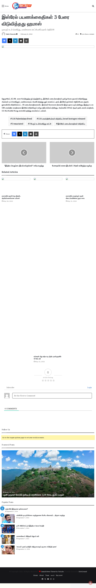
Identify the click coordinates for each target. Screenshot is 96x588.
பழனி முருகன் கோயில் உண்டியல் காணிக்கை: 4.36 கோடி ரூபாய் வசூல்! (33, 494)
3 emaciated (17, 124)
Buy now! (59, 575)
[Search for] (93, 6)
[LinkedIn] (15, 40)
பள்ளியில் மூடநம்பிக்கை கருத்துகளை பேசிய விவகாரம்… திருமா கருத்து (40, 515)
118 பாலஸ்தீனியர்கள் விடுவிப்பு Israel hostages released (61, 119)
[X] (9, 40)
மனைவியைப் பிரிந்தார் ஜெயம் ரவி (27, 536)
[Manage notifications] (90, 583)
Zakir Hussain (11, 34)
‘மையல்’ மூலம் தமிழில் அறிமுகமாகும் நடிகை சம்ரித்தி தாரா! (36, 547)
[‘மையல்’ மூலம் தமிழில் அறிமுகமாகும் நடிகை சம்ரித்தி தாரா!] (8, 550)
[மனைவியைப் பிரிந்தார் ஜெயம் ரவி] (8, 539)
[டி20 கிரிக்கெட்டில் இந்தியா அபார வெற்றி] (8, 529)
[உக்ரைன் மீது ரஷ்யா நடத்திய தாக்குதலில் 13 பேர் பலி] (48, 266)
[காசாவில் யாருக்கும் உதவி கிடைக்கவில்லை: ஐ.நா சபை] (80, 186)
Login (89, 387)
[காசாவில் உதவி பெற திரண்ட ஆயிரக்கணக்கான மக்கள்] (16, 186)
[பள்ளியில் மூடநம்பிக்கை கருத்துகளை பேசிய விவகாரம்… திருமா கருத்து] (8, 518)
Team (47, 575)
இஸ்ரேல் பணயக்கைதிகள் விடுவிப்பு (71, 124)
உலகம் (52, 575)
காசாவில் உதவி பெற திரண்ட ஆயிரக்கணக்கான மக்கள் (11, 197)
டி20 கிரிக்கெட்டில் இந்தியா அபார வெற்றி (30, 526)
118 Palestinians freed (22, 119)
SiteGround (83, 571)
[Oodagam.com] (21, 6)
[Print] (26, 40)
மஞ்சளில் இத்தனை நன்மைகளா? (16, 509)
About (41, 575)
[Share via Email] (20, 40)
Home (35, 575)
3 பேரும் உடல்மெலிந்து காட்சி (40, 124)
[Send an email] (16, 34)
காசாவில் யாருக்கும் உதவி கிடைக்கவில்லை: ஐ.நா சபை (75, 197)
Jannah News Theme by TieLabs (52, 571)
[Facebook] (4, 40)
